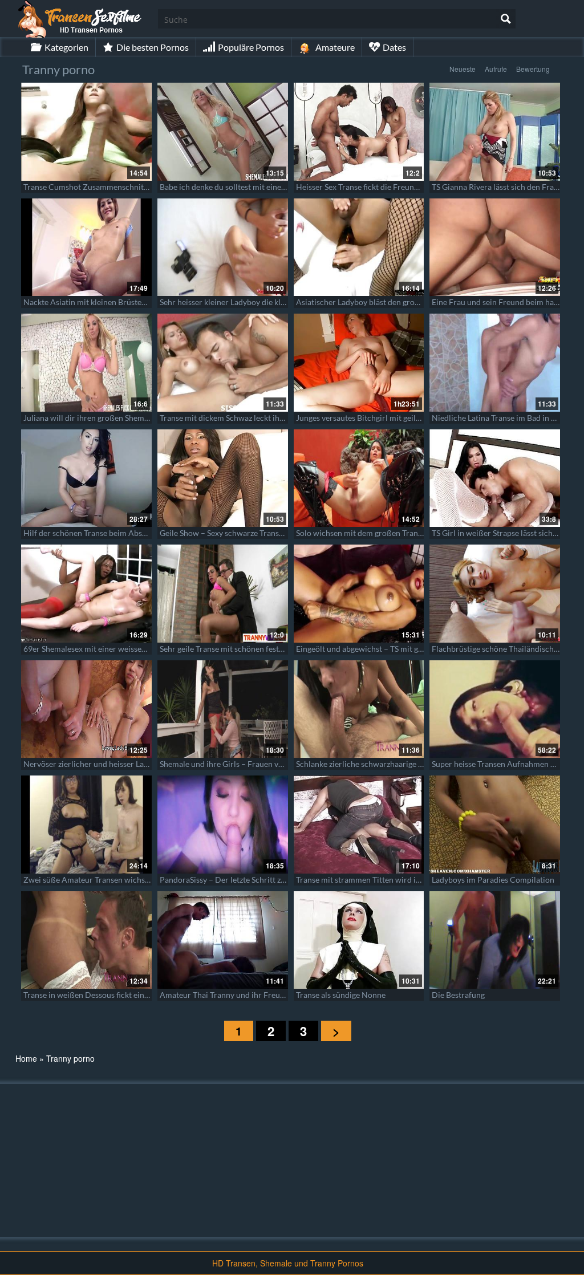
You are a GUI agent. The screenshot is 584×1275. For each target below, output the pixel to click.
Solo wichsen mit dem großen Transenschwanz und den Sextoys (407, 533)
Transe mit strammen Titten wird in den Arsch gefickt (389, 879)
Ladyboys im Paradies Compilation (493, 879)
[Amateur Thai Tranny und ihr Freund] (222, 940)
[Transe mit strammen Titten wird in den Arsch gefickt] (359, 824)
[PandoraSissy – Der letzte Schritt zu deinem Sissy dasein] (222, 824)
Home (26, 1058)
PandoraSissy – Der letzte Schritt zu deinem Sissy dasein (258, 879)
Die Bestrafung (458, 995)
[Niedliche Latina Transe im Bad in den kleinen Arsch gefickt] (494, 363)
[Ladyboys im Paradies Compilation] (494, 824)
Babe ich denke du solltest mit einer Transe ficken (246, 187)
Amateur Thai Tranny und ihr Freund (224, 995)
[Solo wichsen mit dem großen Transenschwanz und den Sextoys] (359, 478)
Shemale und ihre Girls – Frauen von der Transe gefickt (255, 764)
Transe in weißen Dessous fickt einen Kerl (96, 995)
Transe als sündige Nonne (341, 995)
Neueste (462, 69)
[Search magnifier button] (506, 19)
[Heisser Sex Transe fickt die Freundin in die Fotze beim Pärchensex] (359, 132)
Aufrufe (496, 69)
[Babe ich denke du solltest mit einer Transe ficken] (222, 132)
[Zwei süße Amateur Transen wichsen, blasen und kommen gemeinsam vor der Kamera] (86, 824)
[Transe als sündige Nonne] (359, 940)
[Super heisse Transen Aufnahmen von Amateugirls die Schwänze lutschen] (494, 709)
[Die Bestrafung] (494, 940)
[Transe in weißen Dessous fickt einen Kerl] (86, 940)
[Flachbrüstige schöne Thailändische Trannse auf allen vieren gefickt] (494, 594)
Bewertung (533, 69)
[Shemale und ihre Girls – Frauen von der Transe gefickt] (222, 709)
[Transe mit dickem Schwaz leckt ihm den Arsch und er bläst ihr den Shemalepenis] (222, 363)
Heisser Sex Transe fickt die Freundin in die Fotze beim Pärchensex (413, 187)
